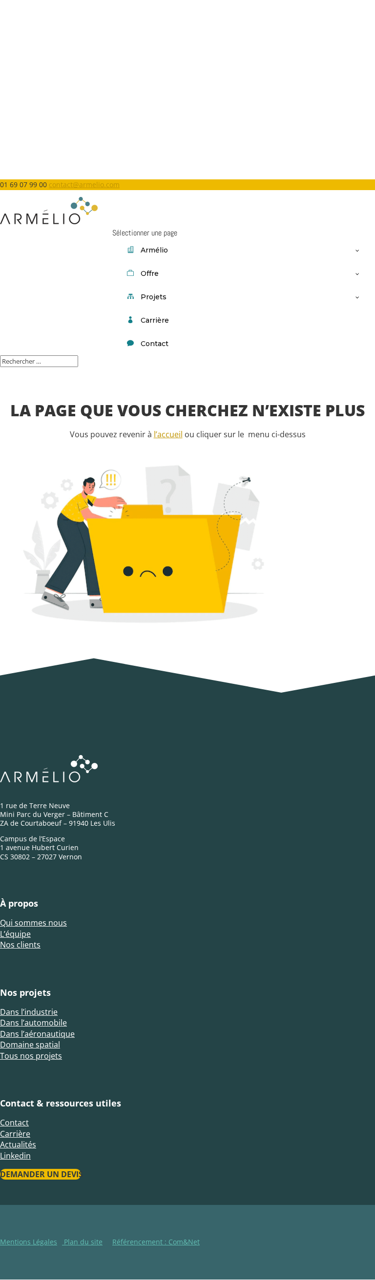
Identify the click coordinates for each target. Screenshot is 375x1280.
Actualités (18, 1144)
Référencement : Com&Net (156, 1241)
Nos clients (20, 944)
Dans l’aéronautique (37, 1033)
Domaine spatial (30, 1044)
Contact (14, 1122)
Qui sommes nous (33, 922)
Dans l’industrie (29, 1012)
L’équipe (15, 934)
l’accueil (168, 434)
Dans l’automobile (33, 1022)
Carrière (15, 1133)
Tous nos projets (31, 1055)
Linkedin (15, 1155)
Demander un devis (40, 1174)
